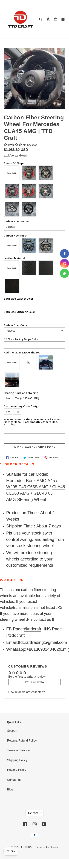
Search (11, 730)
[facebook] (64, 253)
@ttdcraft (32, 629)
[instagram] (64, 263)
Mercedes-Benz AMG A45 (30, 480)
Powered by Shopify (47, 847)
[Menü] (63, 19)
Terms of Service (18, 750)
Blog (10, 789)
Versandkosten (19, 155)
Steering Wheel (31, 499)
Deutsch (33, 812)
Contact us (14, 779)
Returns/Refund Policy (22, 740)
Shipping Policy (17, 760)
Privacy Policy (16, 770)
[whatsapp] (64, 273)
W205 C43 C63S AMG (27, 486)
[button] (13, 145)
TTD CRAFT (28, 847)
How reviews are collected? (26, 692)
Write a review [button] (34, 681)
